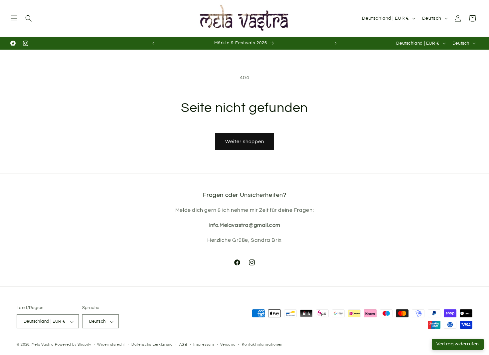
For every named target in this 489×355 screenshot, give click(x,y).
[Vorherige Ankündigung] (153, 43)
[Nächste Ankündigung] (335, 43)
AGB (183, 344)
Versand (228, 344)
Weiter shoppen (244, 141)
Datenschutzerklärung (152, 344)
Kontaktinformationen (262, 344)
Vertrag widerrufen (457, 344)
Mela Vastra (43, 345)
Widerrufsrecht (111, 344)
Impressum (203, 344)
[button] (14, 18)
